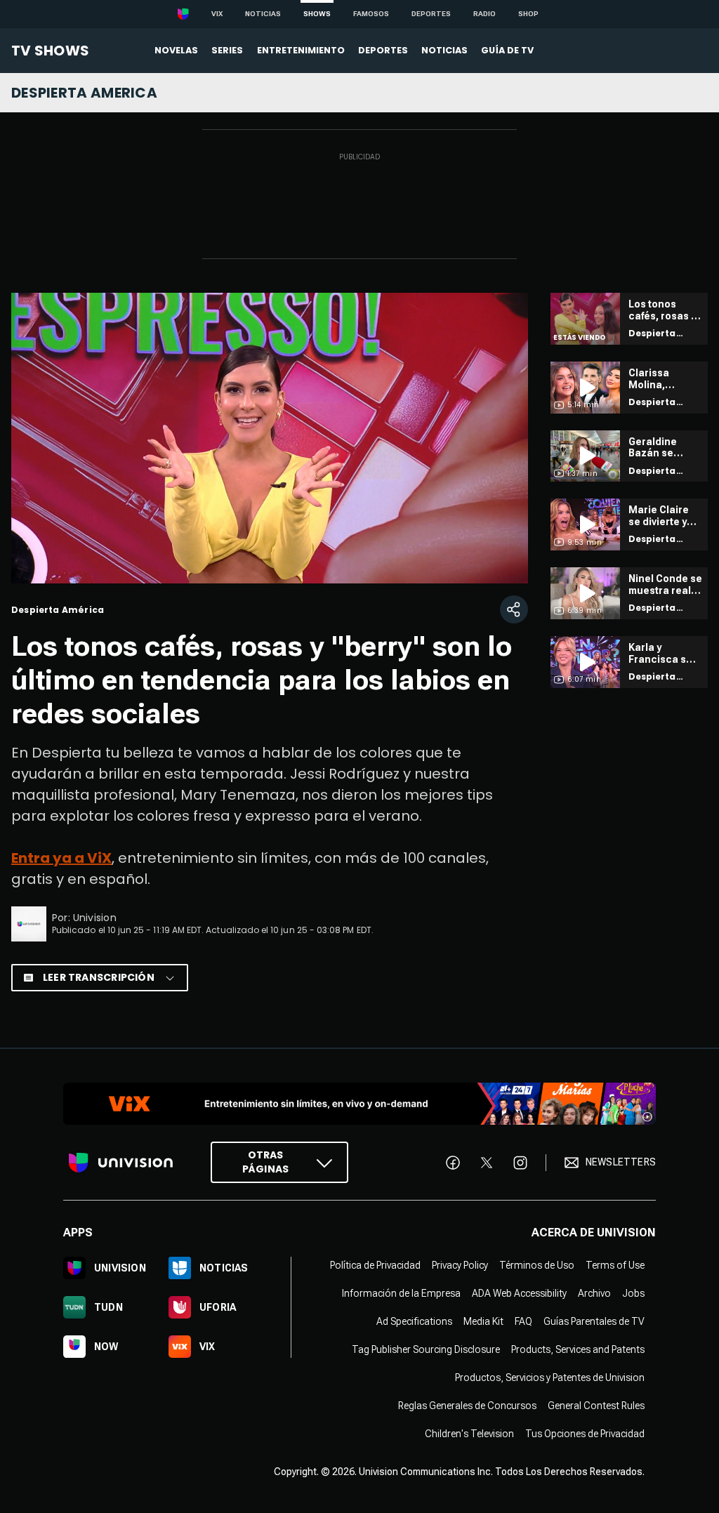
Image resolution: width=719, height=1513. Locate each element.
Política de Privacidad (375, 1265)
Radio (484, 14)
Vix (217, 14)
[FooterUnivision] (121, 1162)
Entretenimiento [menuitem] (301, 50)
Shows (317, 14)
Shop (528, 14)
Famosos (371, 14)
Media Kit (483, 1321)
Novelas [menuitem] (176, 50)
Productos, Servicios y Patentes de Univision (550, 1377)
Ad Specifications (414, 1321)
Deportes (431, 14)
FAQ (523, 1321)
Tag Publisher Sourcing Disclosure (426, 1349)
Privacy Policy (460, 1265)
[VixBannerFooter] (359, 1104)
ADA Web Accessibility (519, 1293)
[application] (269, 438)
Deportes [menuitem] (383, 50)
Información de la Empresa (401, 1293)
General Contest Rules (596, 1405)
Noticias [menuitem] (444, 50)
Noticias (263, 14)
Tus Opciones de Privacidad (585, 1433)
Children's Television (469, 1433)
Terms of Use (615, 1265)
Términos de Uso (536, 1265)
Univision (95, 917)
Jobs (633, 1293)
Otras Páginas (265, 1162)
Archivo (594, 1293)
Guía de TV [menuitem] (507, 50)
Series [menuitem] (227, 50)
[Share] (514, 609)
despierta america (84, 92)
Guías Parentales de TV (594, 1321)
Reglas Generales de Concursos (467, 1405)
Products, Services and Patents (578, 1349)
